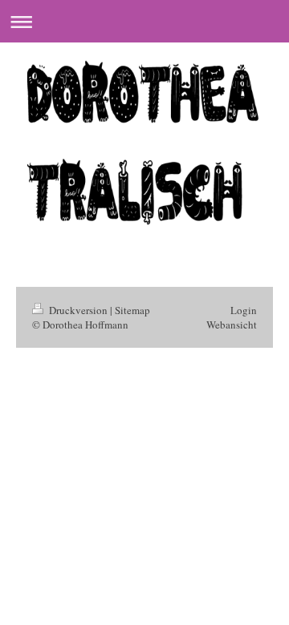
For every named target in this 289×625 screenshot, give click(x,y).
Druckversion (78, 310)
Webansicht (231, 324)
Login (243, 310)
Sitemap (132, 310)
